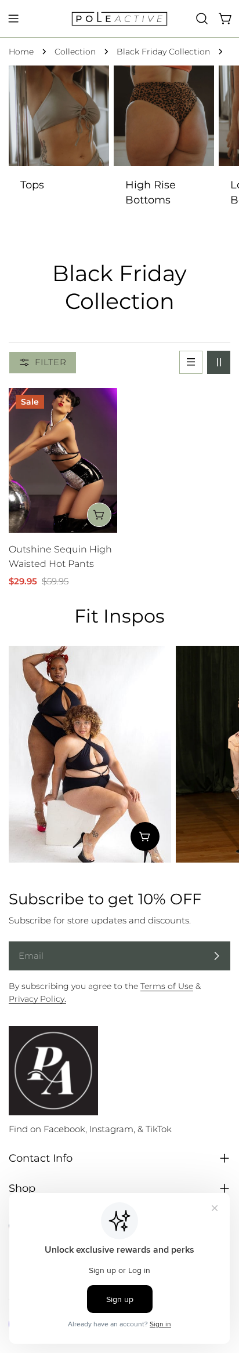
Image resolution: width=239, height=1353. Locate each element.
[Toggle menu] (13, 18)
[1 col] (190, 362)
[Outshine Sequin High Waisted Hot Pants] (63, 460)
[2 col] (218, 362)
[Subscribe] (216, 956)
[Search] (201, 18)
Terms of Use (166, 986)
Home (21, 51)
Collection (75, 51)
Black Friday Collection (163, 51)
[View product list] (145, 836)
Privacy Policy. (37, 998)
